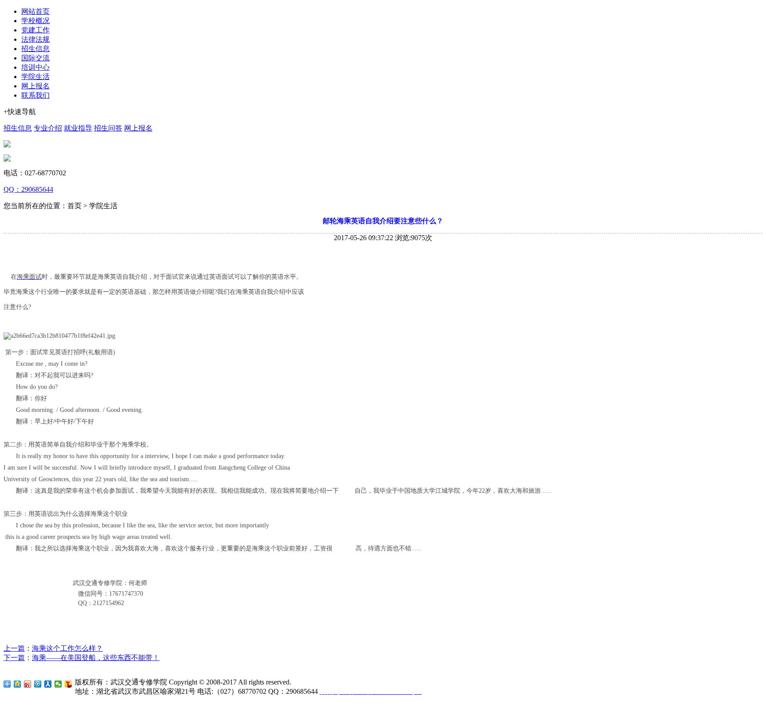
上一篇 (14, 648)
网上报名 (35, 86)
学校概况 (35, 20)
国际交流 (35, 58)
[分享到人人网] (48, 684)
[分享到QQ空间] (17, 684)
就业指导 (78, 128)
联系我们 (35, 95)
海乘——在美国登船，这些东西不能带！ (96, 657)
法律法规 (35, 39)
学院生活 (35, 76)
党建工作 (35, 30)
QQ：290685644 (28, 189)
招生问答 (108, 128)
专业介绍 (48, 128)
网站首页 (35, 11)
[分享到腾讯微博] (38, 684)
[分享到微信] (58, 684)
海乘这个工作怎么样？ (67, 648)
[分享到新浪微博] (27, 684)
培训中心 (35, 67)
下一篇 (14, 657)
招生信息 (35, 48)
